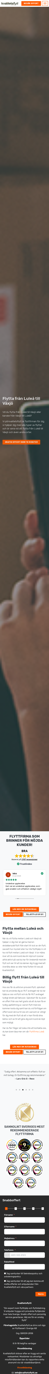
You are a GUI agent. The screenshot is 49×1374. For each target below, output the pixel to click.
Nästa (41, 1294)
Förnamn (8, 1215)
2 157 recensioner (29, 859)
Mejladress (9, 1238)
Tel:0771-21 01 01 (34, 914)
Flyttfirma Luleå (36, 1031)
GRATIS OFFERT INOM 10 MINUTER (21, 442)
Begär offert (31, 3)
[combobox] (7, 1255)
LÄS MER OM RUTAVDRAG (25, 909)
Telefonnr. (9, 1250)
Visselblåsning (24, 1367)
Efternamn (9, 1226)
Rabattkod (9, 1262)
